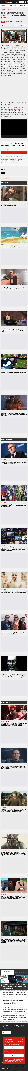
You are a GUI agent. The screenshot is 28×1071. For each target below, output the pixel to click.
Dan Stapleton (10, 21)
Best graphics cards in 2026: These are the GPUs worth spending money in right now (15, 994)
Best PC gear (23, 5)
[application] (14, 127)
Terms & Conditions (12, 1061)
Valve (3, 173)
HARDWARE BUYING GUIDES (7, 972)
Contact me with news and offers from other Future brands (14, 1051)
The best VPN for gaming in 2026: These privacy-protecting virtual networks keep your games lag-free (14, 986)
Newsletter (24, 25)
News (3, 21)
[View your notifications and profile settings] (13, 2)
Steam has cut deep (19, 47)
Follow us (16, 25)
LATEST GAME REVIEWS (20, 972)
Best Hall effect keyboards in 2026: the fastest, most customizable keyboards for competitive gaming (15, 1017)
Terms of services (17, 156)
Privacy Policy (18, 1060)
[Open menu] (2, 2)
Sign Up (14, 1055)
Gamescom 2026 (12, 5)
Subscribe (21, 2)
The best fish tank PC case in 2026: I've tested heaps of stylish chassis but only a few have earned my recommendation (15, 1009)
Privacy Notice (19, 158)
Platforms (9, 9)
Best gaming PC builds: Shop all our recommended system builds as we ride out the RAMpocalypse (14, 1001)
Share (5, 25)
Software (3, 9)
